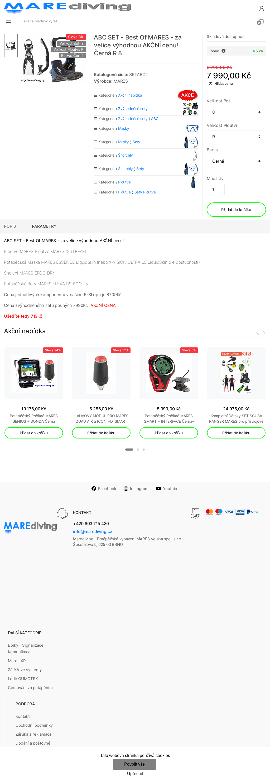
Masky (123, 141)
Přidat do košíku (236, 209)
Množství (216, 178)
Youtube (171, 488)
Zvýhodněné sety (133, 118)
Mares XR (17, 660)
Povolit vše (134, 764)
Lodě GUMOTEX (23, 678)
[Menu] (9, 20)
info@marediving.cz (92, 531)
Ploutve (124, 192)
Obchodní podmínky (34, 725)
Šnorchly (125, 168)
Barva (212, 149)
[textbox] (135, 21)
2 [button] (138, 449)
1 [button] (129, 449)
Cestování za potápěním (30, 687)
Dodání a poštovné (33, 743)
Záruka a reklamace (34, 734)
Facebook (107, 488)
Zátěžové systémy (25, 669)
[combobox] (135, 21)
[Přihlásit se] (261, 8)
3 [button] (144, 449)
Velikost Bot (218, 100)
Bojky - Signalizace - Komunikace (27, 648)
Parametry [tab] (44, 226)
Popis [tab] (10, 226)
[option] (52, 59)
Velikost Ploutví (222, 125)
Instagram (139, 488)
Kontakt (23, 716)
